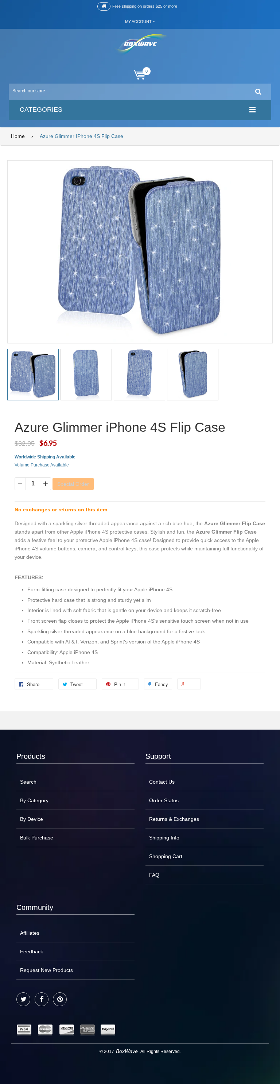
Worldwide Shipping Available (45, 457)
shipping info (164, 838)
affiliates (29, 933)
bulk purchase (36, 838)
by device (31, 819)
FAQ (154, 875)
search (28, 782)
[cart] (140, 75)
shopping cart (165, 856)
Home (18, 136)
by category (34, 800)
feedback (31, 951)
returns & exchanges (174, 819)
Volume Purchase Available (42, 465)
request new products (46, 970)
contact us (162, 782)
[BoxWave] (140, 45)
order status (164, 800)
